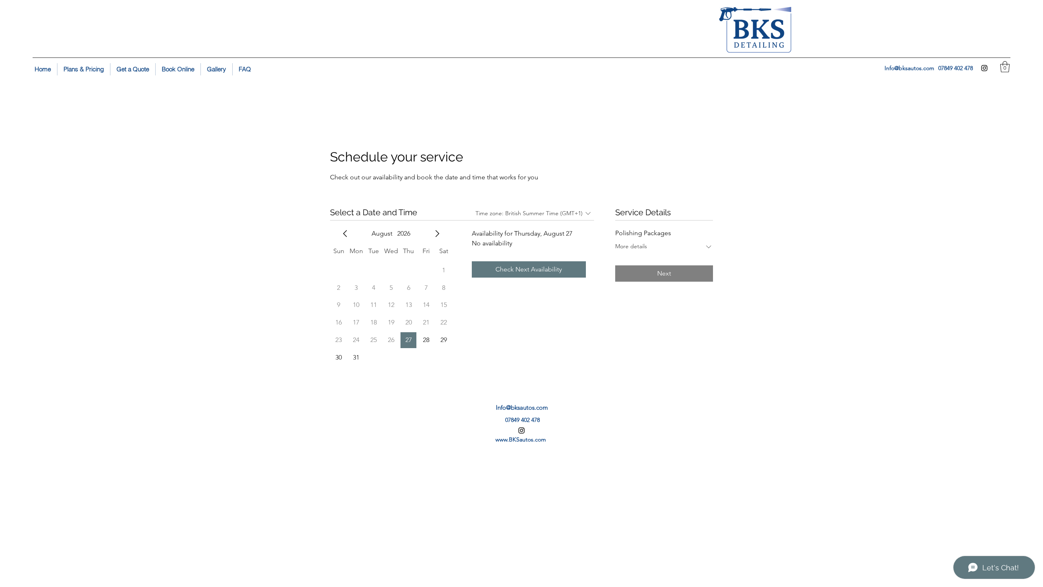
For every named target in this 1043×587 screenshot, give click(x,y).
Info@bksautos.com (909, 68)
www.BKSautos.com (520, 439)
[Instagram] (984, 68)
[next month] (437, 233)
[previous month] (345, 233)
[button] (1005, 66)
